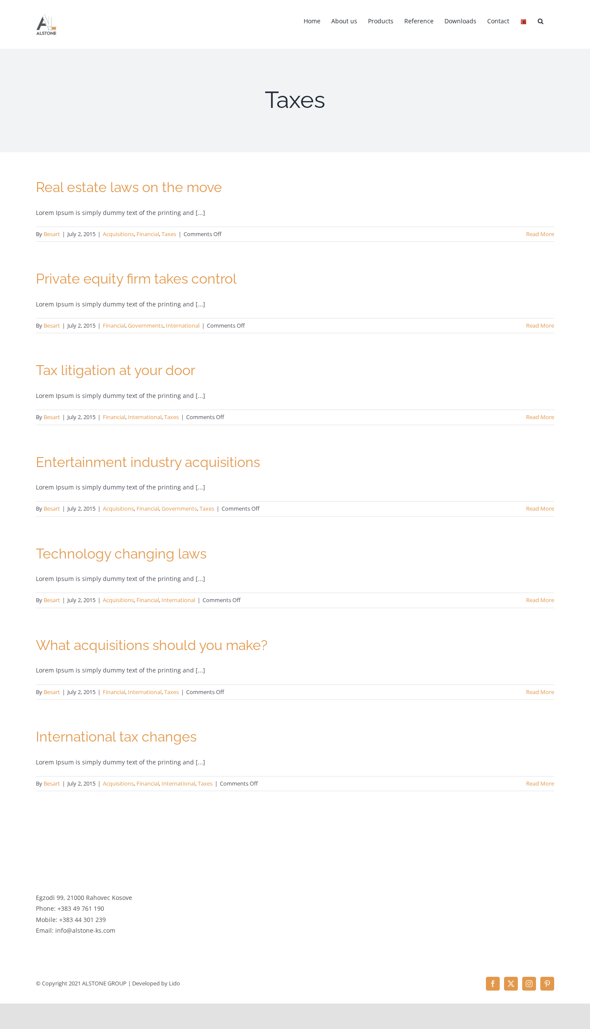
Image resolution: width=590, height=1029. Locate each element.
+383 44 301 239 (82, 919)
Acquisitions (118, 234)
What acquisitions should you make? (151, 645)
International (183, 325)
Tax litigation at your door (115, 370)
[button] (540, 20)
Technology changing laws (121, 554)
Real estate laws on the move (129, 187)
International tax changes (116, 737)
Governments (145, 325)
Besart (52, 234)
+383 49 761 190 (80, 908)
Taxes (169, 234)
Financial (147, 234)
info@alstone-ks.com (85, 930)
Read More (540, 234)
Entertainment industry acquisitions (148, 462)
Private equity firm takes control (136, 279)
